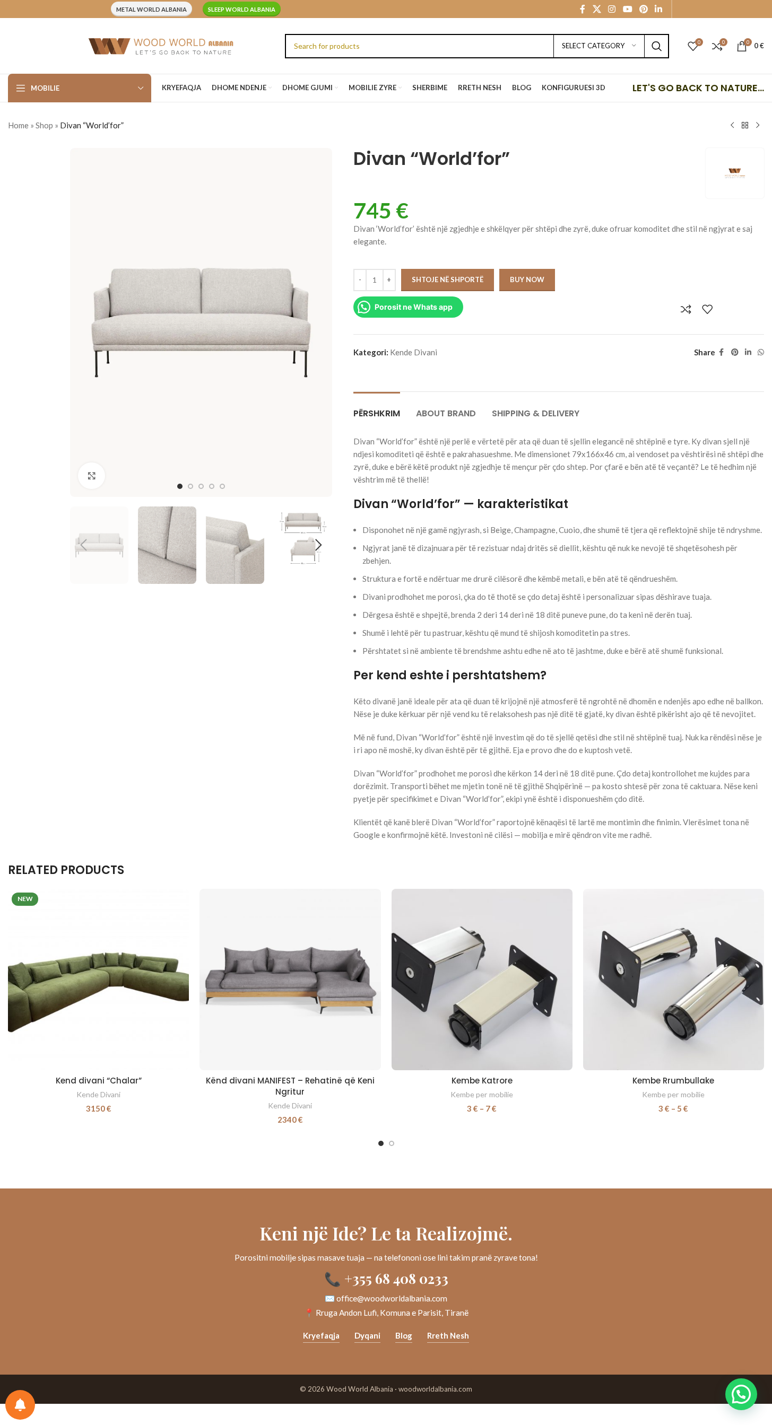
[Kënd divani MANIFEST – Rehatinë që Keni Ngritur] (289, 979)
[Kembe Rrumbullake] (673, 979)
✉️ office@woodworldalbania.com (386, 1298)
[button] (83, 545)
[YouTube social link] (627, 9)
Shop (44, 125)
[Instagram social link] (612, 9)
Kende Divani (413, 352)
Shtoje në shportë (447, 279)
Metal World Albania (151, 9)
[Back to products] (745, 125)
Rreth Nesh (448, 1335)
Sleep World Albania (241, 9)
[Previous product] (732, 125)
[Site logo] (160, 44)
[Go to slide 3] (201, 486)
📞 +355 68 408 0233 (386, 1278)
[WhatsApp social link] (760, 352)
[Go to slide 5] (222, 486)
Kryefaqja (321, 1335)
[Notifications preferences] (20, 1405)
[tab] (376, 408)
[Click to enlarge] (91, 475)
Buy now (527, 279)
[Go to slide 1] (180, 486)
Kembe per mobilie (481, 1094)
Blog (403, 1335)
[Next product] (757, 125)
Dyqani (367, 1335)
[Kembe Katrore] (482, 979)
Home (18, 125)
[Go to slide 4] (211, 486)
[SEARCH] (657, 46)
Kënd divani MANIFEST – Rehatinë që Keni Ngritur (290, 1086)
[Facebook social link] (582, 9)
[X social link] (596, 9)
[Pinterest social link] (643, 9)
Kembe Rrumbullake (673, 1080)
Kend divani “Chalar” (99, 1080)
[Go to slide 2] (190, 486)
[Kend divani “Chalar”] (98, 979)
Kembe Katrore (482, 1080)
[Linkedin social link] (659, 9)
